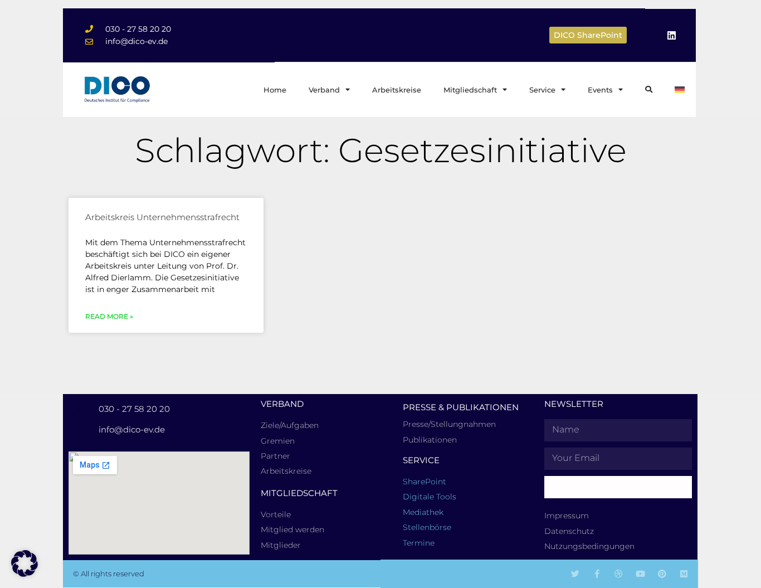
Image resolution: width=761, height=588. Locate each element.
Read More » (109, 316)
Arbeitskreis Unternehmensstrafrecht (162, 217)
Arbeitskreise (396, 89)
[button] (24, 563)
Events (600, 89)
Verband (324, 89)
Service (542, 89)
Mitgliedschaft (470, 89)
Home (275, 89)
